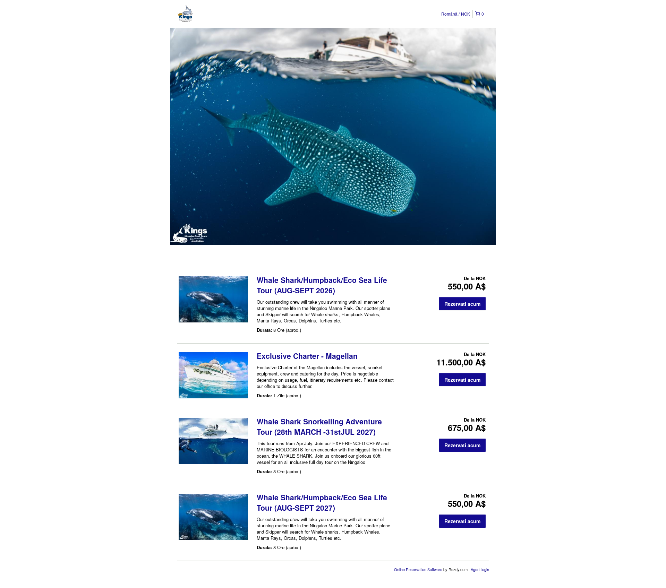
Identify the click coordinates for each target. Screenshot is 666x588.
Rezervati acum (462, 303)
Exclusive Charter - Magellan (307, 356)
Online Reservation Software (418, 569)
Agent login (480, 569)
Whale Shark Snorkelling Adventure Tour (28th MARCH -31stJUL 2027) (319, 426)
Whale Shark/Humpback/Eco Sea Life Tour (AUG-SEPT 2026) (322, 285)
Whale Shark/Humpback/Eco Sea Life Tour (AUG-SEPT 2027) (322, 502)
